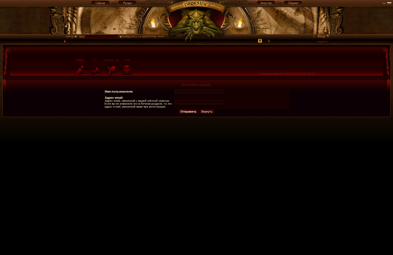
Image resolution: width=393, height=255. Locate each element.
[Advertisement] (196, 129)
